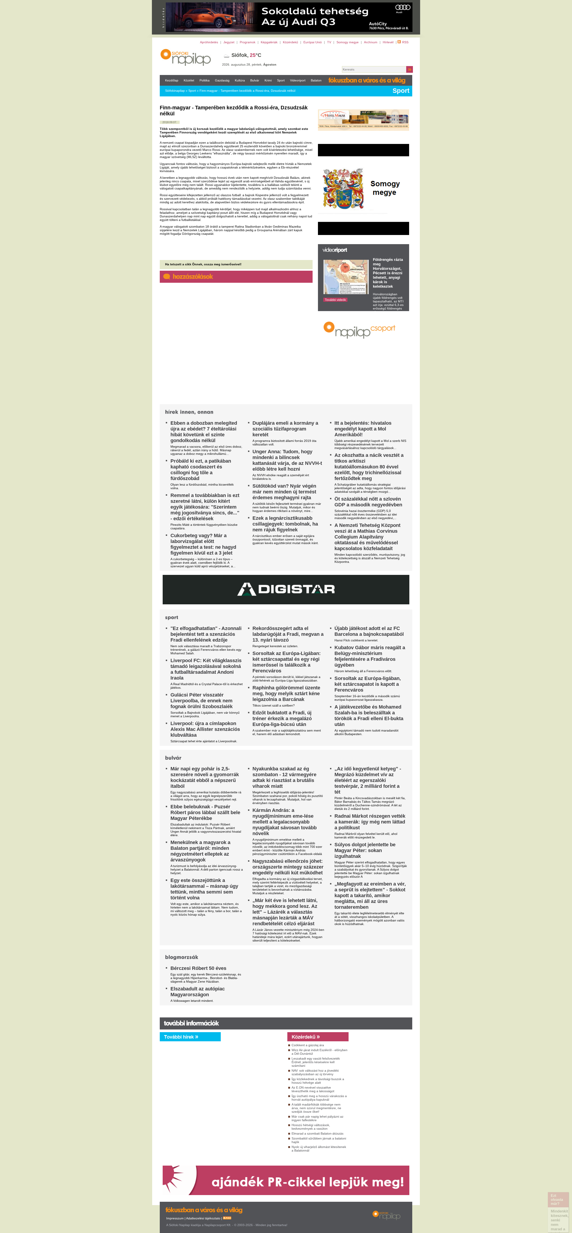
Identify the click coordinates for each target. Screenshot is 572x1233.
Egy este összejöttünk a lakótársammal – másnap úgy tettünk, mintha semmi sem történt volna (204, 888)
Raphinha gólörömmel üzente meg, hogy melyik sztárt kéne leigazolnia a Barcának (286, 693)
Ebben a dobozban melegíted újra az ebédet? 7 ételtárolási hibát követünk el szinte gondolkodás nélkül (203, 431)
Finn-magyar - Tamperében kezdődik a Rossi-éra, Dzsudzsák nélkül (247, 90)
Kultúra (240, 80)
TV (329, 42)
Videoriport (297, 80)
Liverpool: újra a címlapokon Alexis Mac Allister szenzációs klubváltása (205, 729)
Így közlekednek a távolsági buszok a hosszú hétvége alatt (318, 1080)
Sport (281, 80)
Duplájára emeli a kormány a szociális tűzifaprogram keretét (285, 428)
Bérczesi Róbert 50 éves (198, 968)
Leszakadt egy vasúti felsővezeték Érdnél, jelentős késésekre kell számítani (316, 1062)
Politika (205, 80)
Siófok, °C (246, 55)
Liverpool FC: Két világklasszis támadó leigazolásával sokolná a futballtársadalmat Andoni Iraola (206, 669)
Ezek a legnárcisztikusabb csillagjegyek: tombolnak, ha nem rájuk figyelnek (285, 523)
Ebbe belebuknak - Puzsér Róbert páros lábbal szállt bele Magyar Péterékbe (205, 812)
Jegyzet (228, 42)
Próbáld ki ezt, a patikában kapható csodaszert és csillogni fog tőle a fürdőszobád (200, 469)
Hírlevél (388, 42)
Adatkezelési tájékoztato (203, 1218)
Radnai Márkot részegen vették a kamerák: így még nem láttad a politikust (369, 821)
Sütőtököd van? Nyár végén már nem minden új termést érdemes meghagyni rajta (284, 491)
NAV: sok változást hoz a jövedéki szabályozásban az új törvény (315, 1072)
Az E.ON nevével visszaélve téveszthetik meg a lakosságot (313, 1089)
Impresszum (175, 1218)
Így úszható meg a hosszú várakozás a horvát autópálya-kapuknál (319, 1097)
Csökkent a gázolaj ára (308, 1045)
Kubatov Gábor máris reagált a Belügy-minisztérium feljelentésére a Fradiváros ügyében (369, 656)
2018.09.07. (169, 122)
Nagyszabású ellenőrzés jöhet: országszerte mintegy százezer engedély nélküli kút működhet (288, 866)
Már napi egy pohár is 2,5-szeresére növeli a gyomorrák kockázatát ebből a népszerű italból (204, 777)
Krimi (268, 80)
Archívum (370, 42)
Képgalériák (269, 42)
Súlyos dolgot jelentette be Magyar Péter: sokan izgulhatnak (364, 850)
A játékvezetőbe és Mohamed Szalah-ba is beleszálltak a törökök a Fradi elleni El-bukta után (368, 715)
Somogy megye (347, 42)
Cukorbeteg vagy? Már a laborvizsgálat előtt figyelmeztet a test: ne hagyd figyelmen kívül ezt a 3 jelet (203, 544)
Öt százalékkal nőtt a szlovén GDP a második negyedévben (368, 501)
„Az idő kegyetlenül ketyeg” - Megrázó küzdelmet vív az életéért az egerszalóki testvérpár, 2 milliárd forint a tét (367, 780)
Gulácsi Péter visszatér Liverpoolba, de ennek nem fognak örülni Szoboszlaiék (201, 700)
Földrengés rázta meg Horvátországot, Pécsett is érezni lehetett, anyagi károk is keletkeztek (388, 273)
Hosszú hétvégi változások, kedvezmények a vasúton (311, 1126)
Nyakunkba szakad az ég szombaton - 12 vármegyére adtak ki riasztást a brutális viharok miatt (284, 777)
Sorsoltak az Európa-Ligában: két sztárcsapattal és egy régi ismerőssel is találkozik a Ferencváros (286, 662)
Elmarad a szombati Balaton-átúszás (317, 1133)
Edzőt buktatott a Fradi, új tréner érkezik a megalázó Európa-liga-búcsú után (282, 718)
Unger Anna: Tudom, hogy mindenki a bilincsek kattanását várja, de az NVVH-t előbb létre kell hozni (287, 460)
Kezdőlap (171, 80)
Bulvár (254, 80)
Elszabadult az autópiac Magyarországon (197, 991)
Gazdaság (222, 80)
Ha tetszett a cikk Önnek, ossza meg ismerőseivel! (203, 264)
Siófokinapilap (175, 90)
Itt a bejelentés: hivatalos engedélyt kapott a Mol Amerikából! (362, 428)
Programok (247, 42)
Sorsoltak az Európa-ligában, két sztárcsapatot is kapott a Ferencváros (367, 684)
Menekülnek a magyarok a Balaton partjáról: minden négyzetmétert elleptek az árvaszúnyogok (200, 851)
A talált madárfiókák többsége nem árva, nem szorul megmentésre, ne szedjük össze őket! (316, 1108)
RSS (405, 42)
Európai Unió (312, 42)
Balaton (316, 80)
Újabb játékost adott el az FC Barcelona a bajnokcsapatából (369, 631)
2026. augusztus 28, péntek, (249, 64)
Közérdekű (290, 42)
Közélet (189, 80)
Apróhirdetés (209, 42)
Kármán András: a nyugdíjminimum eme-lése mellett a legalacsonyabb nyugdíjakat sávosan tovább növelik (284, 821)
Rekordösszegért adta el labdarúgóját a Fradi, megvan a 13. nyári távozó (288, 634)
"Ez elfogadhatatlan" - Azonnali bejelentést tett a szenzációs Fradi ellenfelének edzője (206, 634)
